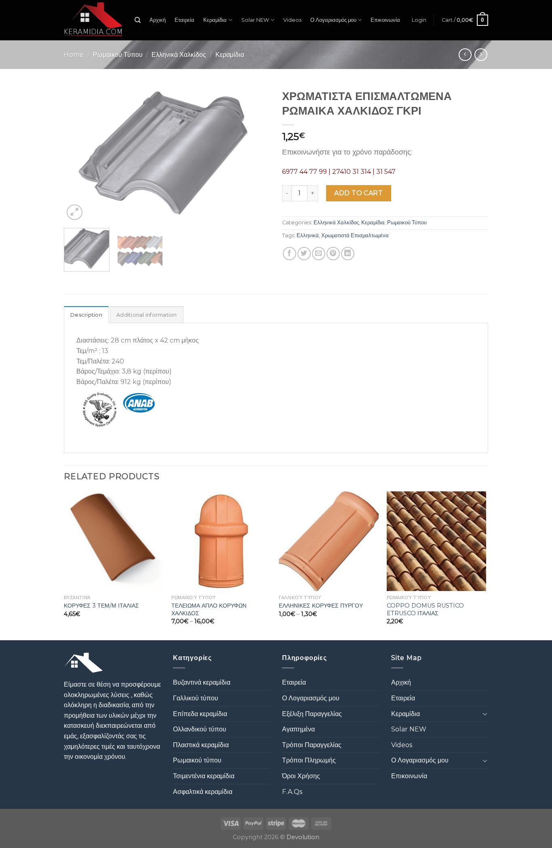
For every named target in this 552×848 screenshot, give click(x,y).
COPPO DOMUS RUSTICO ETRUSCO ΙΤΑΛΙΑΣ (425, 609)
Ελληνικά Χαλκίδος (179, 54)
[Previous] (78, 153)
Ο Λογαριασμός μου (333, 20)
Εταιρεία (184, 20)
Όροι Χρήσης (301, 776)
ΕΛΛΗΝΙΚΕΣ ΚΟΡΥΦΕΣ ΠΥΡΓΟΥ (321, 605)
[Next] (256, 153)
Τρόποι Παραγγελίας (311, 745)
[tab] (86, 314)
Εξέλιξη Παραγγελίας (312, 714)
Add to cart (358, 193)
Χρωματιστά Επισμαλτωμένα (355, 235)
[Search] (138, 20)
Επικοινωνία (385, 20)
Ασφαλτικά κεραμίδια (202, 792)
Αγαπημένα (298, 729)
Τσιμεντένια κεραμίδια (203, 776)
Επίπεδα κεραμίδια (200, 714)
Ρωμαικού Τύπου (118, 54)
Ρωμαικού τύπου (197, 760)
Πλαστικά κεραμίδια (201, 745)
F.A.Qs (292, 792)
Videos (292, 20)
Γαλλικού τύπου (195, 698)
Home (74, 54)
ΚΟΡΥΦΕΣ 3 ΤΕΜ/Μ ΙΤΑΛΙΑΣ (101, 605)
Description (86, 315)
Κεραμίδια (215, 20)
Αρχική (158, 20)
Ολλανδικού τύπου (199, 729)
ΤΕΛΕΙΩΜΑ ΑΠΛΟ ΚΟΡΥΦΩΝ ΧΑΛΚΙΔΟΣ (209, 609)
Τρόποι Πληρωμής (309, 760)
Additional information (146, 315)
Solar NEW (255, 20)
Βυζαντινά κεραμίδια (201, 682)
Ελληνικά (308, 235)
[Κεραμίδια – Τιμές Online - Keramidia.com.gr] (93, 20)
